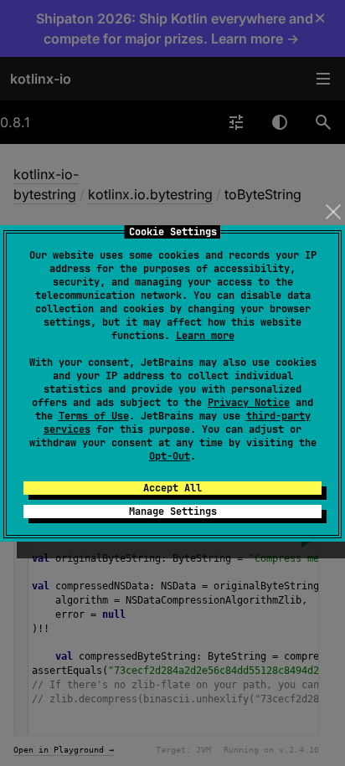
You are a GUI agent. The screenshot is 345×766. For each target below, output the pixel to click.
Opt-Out (169, 456)
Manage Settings (173, 511)
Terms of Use (94, 416)
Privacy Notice (249, 402)
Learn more (205, 335)
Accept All (172, 488)
